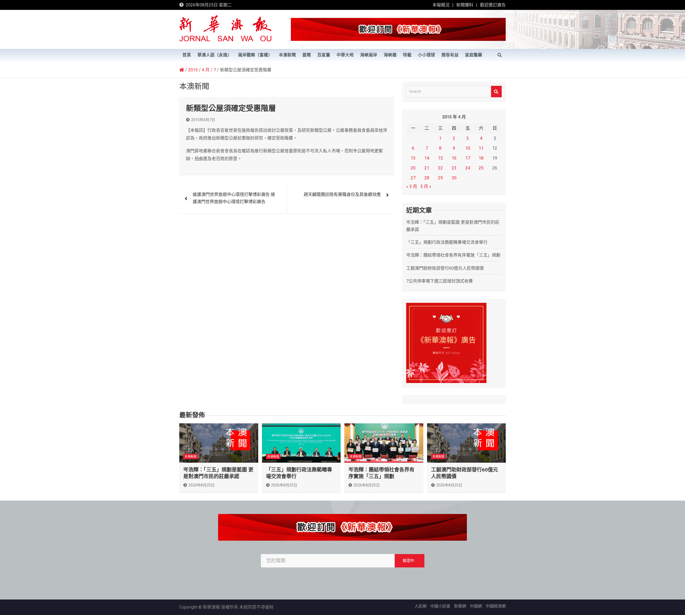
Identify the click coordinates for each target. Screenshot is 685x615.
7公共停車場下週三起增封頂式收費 (439, 281)
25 (481, 168)
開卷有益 (450, 55)
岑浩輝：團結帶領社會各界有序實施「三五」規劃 (453, 255)
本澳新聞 (287, 55)
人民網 (420, 606)
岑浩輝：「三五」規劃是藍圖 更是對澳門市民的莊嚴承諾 (218, 473)
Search (496, 91)
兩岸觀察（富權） (255, 55)
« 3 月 (411, 186)
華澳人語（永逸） (214, 55)
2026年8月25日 (201, 485)
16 (454, 158)
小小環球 (426, 55)
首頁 (186, 55)
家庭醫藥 (473, 55)
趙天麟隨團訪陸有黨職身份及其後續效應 (342, 194)
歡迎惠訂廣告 (493, 4)
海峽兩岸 (368, 55)
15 (440, 158)
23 (454, 168)
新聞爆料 (464, 4)
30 (454, 177)
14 (426, 158)
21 (426, 168)
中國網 (476, 606)
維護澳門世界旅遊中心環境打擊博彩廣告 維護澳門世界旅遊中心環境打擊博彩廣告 (234, 198)
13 (413, 158)
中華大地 (345, 55)
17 (467, 158)
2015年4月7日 (203, 120)
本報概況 (441, 4)
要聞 (306, 55)
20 (413, 168)
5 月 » (425, 186)
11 (481, 148)
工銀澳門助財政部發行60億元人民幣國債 (445, 268)
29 (440, 177)
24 (467, 168)
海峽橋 (390, 55)
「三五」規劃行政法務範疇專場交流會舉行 (447, 242)
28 (426, 177)
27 (413, 177)
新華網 (460, 606)
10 (467, 148)
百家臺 (323, 55)
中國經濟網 (496, 606)
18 (481, 158)
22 (440, 168)
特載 (407, 55)
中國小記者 (440, 606)
